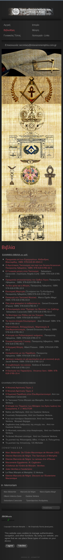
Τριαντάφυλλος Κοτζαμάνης (37, 501)
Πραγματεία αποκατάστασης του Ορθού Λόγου (27, 280)
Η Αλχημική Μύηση (14, 347)
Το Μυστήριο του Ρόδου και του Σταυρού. (25, 315)
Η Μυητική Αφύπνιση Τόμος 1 (19, 387)
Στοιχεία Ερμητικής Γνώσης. (18, 341)
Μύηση (35, 30)
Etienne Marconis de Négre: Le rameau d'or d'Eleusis (30, 459)
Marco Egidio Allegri (48, 492)
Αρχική (7, 25)
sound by (4, 520)
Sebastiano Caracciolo (13, 501)
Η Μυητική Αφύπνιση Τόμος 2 (19, 391)
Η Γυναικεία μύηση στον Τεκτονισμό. (22, 271)
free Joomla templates (31, 557)
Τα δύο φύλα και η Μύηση (17, 286)
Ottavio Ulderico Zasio (12, 496)
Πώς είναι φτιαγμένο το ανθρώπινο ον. (23, 303)
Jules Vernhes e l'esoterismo (19, 469)
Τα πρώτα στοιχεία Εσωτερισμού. (21, 321)
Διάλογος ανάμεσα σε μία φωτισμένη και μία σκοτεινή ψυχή (32, 359)
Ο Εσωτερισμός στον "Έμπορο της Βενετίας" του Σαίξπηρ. (32, 309)
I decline (22, 546)
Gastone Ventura (32, 496)
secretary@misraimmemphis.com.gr (37, 45)
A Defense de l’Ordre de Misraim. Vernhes (25, 466)
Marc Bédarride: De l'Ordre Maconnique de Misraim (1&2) (32, 452)
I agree (10, 546)
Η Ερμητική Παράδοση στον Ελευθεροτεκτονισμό (28, 394)
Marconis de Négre (28, 492)
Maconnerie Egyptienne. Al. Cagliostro (23, 462)
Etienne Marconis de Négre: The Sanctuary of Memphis (31, 456)
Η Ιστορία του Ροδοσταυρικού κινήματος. (25, 335)
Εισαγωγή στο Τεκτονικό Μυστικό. (21, 297)
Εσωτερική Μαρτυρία (15, 291)
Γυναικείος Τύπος (12, 35)
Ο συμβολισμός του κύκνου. (19, 365)
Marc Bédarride (10, 492)
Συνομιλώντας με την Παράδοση (20, 353)
